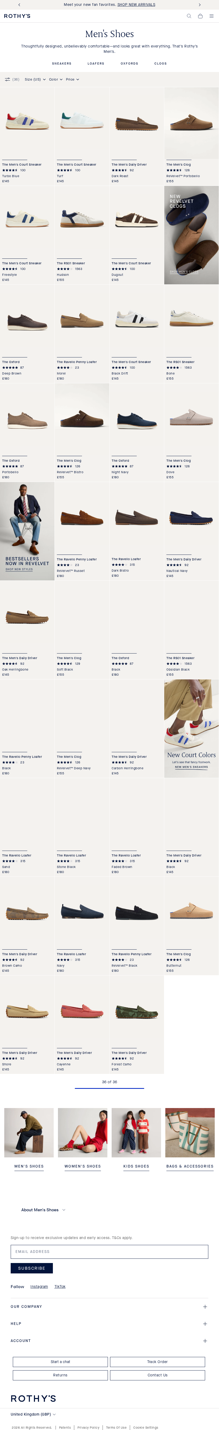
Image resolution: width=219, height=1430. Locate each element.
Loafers (96, 64)
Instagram (39, 1286)
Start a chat (60, 1361)
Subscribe (31, 1268)
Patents (65, 1427)
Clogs (160, 64)
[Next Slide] (198, 5)
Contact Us (158, 1375)
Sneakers (62, 64)
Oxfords (129, 64)
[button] (189, 16)
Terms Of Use (116, 1427)
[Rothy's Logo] (17, 16)
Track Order (157, 1361)
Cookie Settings (145, 1427)
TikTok (60, 1286)
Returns (60, 1375)
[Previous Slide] (20, 5)
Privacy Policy (88, 1427)
